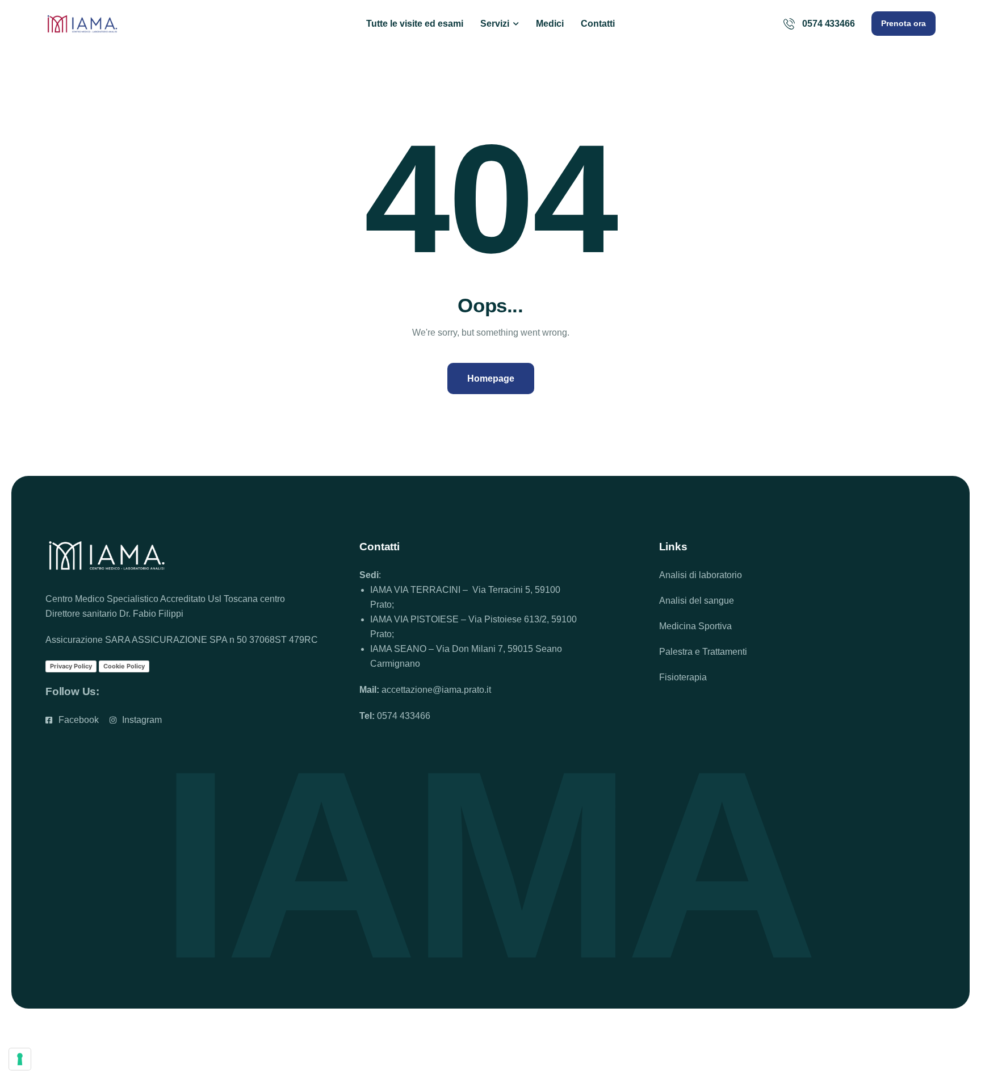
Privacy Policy (71, 666)
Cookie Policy (124, 666)
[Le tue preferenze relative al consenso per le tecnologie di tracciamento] (20, 1059)
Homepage (490, 378)
